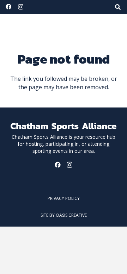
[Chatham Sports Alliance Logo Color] (42, 24)
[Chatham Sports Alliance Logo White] (63, 127)
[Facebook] (8, 6)
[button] (118, 7)
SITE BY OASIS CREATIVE (64, 215)
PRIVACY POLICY (64, 198)
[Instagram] (20, 7)
